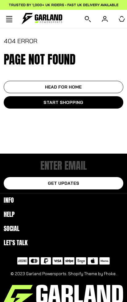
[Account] (105, 19)
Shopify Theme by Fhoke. (92, 273)
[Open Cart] (122, 19)
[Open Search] (88, 19)
